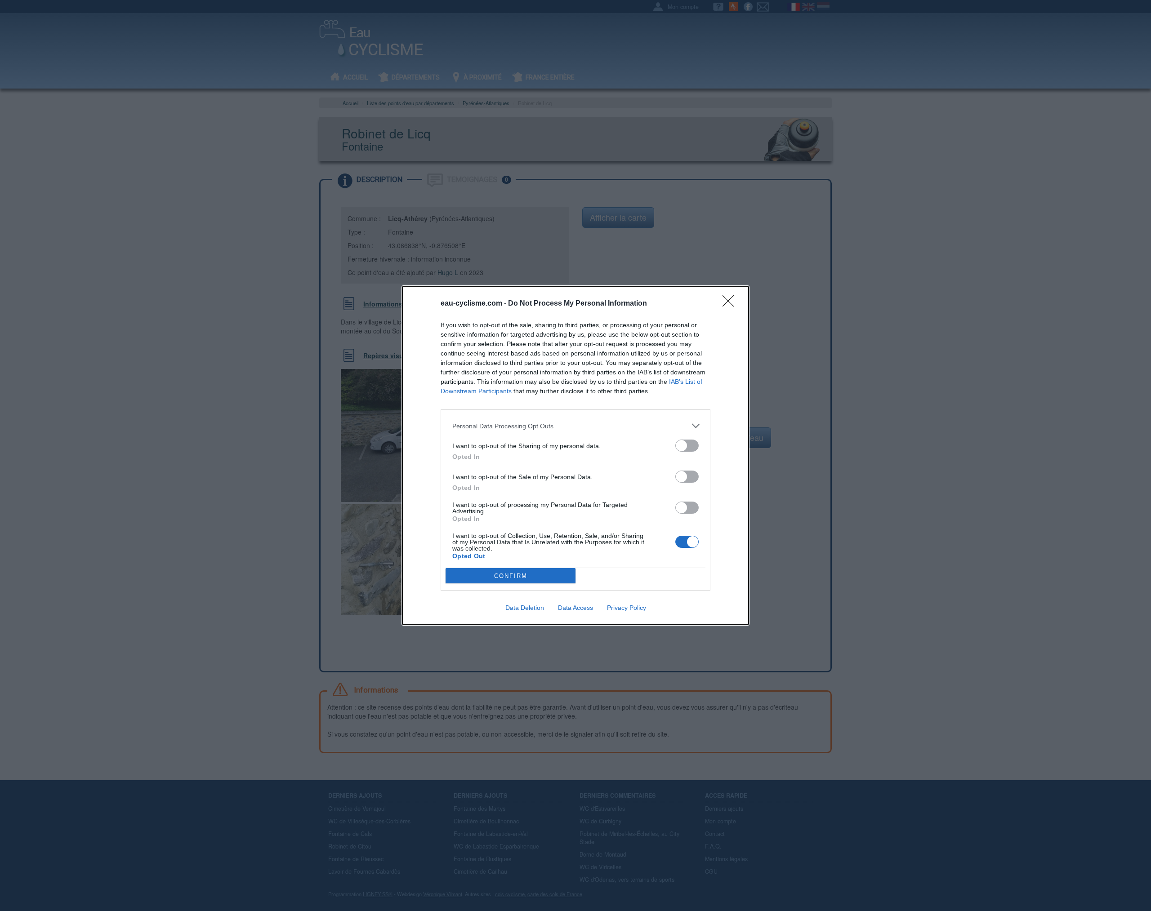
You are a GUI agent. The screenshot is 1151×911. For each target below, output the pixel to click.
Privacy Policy (626, 607)
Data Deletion (524, 607)
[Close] (731, 303)
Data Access (575, 607)
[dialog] (575, 455)
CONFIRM (510, 576)
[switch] (687, 446)
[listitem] (575, 426)
